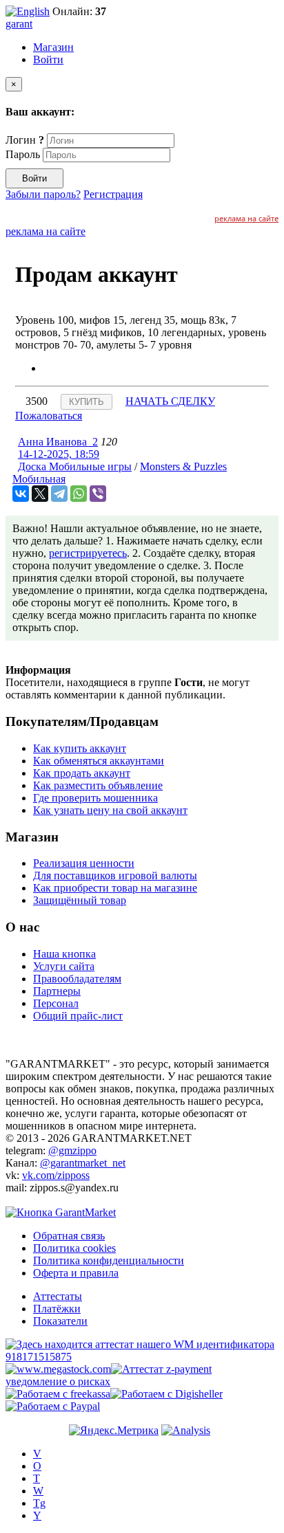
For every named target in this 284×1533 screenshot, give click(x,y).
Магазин (53, 47)
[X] (40, 493)
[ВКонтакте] (20, 493)
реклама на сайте (246, 218)
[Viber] (98, 493)
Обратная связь (69, 1236)
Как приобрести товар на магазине (115, 888)
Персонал (56, 1003)
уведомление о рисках (58, 1381)
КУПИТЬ (86, 402)
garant (19, 24)
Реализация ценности (83, 863)
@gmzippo (72, 1150)
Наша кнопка (64, 954)
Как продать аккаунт (81, 773)
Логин (25, 140)
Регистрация (113, 194)
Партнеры (57, 991)
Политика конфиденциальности (108, 1260)
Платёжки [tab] (57, 1308)
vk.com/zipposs (56, 1175)
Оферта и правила (76, 1273)
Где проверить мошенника (95, 798)
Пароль (23, 154)
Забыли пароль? (43, 194)
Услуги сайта (63, 966)
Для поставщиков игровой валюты (115, 875)
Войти (48, 59)
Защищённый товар (79, 900)
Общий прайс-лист (78, 1016)
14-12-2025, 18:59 (58, 454)
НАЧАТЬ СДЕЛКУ (170, 401)
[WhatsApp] (78, 493)
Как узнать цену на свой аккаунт (110, 810)
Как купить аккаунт (79, 748)
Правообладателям (77, 978)
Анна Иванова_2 (58, 442)
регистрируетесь (88, 553)
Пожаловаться (48, 415)
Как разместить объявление (98, 785)
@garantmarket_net (82, 1163)
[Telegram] (59, 493)
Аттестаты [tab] (57, 1296)
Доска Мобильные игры (75, 466)
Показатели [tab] (60, 1321)
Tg (39, 1503)
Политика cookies (74, 1248)
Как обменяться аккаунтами (98, 760)
